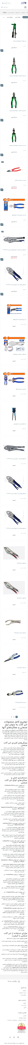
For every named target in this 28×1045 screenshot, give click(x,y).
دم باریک (24, 80)
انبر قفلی (24, 254)
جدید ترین (25, 17)
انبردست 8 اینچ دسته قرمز (20, 180)
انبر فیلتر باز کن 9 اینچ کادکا (20, 633)
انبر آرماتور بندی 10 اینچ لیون (20, 424)
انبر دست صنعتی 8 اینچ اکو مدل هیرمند (17, 145)
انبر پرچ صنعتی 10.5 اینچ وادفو (19, 319)
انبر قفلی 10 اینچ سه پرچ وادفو (19, 354)
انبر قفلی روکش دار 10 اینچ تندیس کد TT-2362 (16, 284)
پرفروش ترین (10, 17)
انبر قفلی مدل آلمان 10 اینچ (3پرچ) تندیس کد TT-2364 (14, 250)
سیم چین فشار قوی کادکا (20, 702)
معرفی (24, 1003)
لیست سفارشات (22, 993)
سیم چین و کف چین (22, 707)
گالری (25, 1007)
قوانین (24, 1016)
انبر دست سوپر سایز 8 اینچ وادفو (19, 215)
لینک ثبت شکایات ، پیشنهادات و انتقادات (16, 1020)
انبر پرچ (24, 46)
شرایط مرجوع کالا (22, 1018)
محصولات (23, 12)
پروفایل (24, 990)
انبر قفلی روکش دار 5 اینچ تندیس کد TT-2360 (16, 528)
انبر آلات (24, 115)
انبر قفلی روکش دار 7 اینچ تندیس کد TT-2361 (16, 493)
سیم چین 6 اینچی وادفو (21, 389)
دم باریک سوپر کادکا (21, 667)
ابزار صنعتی (18, 12)
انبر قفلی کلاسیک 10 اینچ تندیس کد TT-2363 (16, 459)
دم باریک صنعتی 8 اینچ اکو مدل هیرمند (17, 76)
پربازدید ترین (17, 17)
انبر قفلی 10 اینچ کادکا (21, 598)
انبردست (24, 150)
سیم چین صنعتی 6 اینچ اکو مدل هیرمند (17, 110)
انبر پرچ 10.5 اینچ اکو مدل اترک (19, 41)
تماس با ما (23, 1005)
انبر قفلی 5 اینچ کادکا (21, 563)
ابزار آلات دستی (11, 12)
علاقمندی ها (23, 995)
